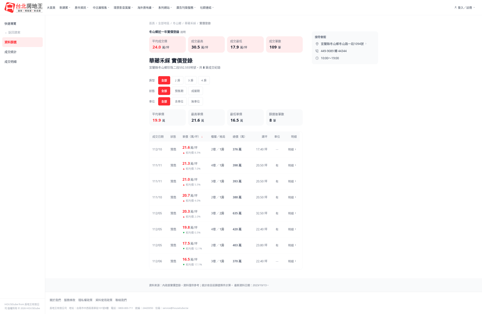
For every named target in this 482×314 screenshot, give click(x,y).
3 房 (190, 80)
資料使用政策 (103, 300)
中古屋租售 (100, 7)
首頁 (152, 23)
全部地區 (163, 23)
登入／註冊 (465, 7)
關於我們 (55, 300)
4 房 (204, 80)
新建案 (63, 7)
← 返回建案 (12, 32)
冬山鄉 (177, 23)
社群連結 (205, 7)
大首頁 (51, 7)
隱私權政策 (85, 300)
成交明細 (11, 62)
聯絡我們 (121, 300)
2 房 (177, 80)
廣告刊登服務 (184, 7)
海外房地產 (144, 7)
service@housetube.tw (175, 308)
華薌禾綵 (190, 23)
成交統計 (11, 52)
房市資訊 (80, 7)
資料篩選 (11, 42)
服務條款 (69, 300)
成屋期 (195, 91)
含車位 (179, 101)
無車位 (195, 101)
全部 (164, 80)
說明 (183, 32)
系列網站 (164, 7)
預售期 (179, 91)
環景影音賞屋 (122, 7)
